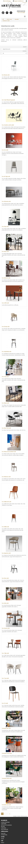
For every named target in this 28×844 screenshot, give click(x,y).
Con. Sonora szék (6, 628)
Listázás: (25, 51)
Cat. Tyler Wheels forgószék (8, 100)
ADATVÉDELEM (4, 829)
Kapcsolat (3, 833)
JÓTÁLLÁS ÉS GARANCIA (6, 825)
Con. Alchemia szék (6, 201)
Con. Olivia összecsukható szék (9, 451)
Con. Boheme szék (6, 278)
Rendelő (17, 19)
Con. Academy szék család (8, 125)
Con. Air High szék (6, 176)
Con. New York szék (6, 428)
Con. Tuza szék (5, 678)
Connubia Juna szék (6, 804)
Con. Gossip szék (5, 326)
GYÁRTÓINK (3, 823)
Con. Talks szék (5, 653)
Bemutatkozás (7, 1)
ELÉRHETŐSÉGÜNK (5, 822)
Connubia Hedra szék (6, 778)
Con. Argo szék (5, 226)
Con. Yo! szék (5, 703)
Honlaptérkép (4, 834)
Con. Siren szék (5, 578)
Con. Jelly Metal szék (6, 351)
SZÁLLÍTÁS (3, 827)
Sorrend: (25, 46)
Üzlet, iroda (9, 19)
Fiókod (2, 842)
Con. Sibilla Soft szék (6, 501)
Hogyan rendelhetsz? (19, 1)
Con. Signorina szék (6, 553)
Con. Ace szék (5, 150)
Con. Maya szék (5, 403)
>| (9, 813)
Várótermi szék (6, 20)
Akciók (2, 838)
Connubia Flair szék (6, 728)
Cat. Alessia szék (5, 75)
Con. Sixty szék (5, 603)
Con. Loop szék (5, 376)
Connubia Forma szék (7, 753)
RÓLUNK (3, 826)
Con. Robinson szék (6, 476)
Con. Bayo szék (5, 251)
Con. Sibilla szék (5, 526)
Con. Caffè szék (5, 303)
